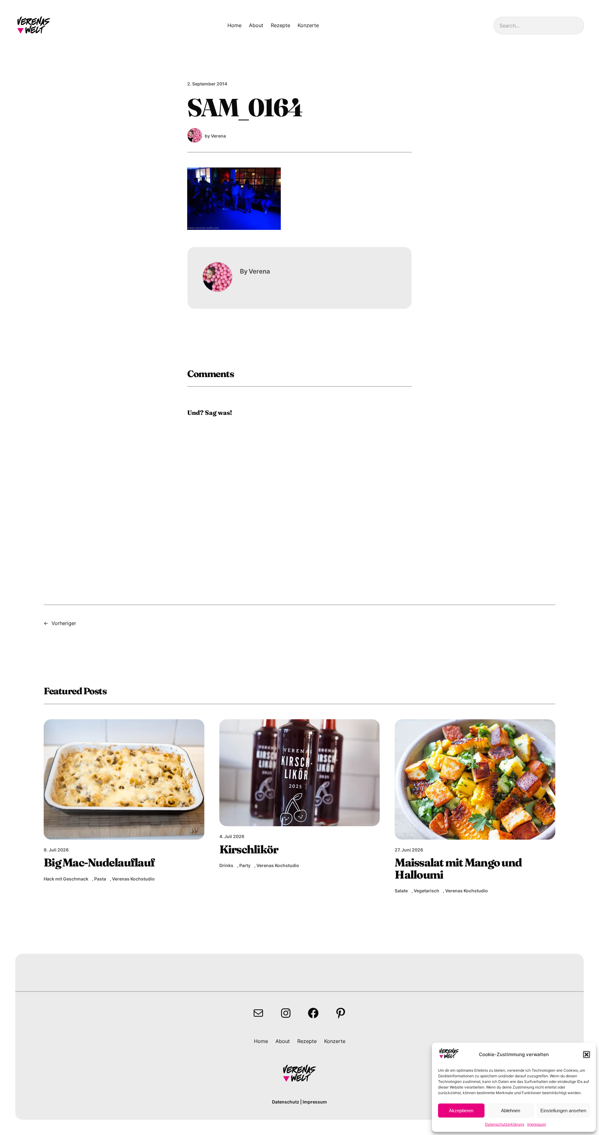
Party (245, 865)
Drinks (226, 865)
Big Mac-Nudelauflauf (99, 862)
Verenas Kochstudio (133, 878)
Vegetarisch (426, 890)
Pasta (100, 878)
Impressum (536, 1124)
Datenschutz (285, 1101)
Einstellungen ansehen (563, 1110)
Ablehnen (510, 1110)
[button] (586, 1054)
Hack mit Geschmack (66, 878)
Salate (401, 890)
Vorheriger (63, 623)
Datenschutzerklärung (504, 1124)
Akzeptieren (461, 1110)
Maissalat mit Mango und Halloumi (458, 868)
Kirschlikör (248, 849)
